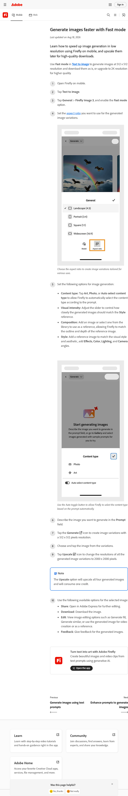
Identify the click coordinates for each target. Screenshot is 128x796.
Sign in (120, 4)
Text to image (80, 64)
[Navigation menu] (5, 4)
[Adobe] (17, 4)
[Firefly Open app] (123, 15)
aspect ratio (73, 113)
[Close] (112, 784)
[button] (110, 4)
